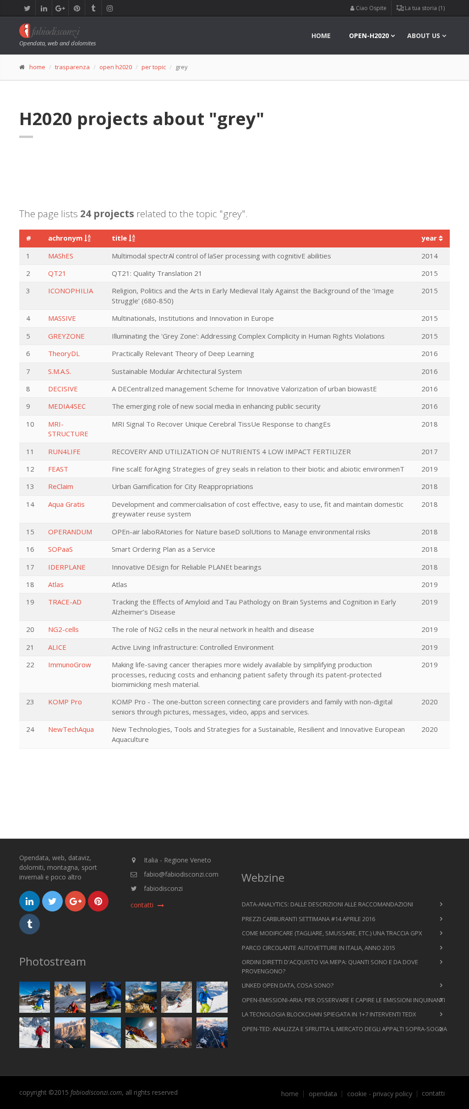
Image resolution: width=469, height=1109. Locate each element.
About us (423, 35)
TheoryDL (64, 353)
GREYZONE (66, 335)
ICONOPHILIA (70, 290)
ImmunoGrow (69, 664)
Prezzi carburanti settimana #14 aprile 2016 (308, 919)
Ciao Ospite (370, 8)
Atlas (56, 584)
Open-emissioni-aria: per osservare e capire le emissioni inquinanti (343, 1000)
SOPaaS (60, 549)
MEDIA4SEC (67, 406)
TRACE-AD (65, 601)
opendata (323, 1094)
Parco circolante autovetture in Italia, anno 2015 (318, 948)
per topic (154, 67)
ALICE (57, 647)
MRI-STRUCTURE (68, 428)
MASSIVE (62, 318)
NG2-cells (63, 629)
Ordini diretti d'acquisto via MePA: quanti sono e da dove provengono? (330, 966)
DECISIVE (63, 388)
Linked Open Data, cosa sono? (287, 985)
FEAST (58, 468)
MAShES (60, 255)
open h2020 (115, 67)
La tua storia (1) (424, 8)
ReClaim (60, 486)
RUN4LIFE (64, 451)
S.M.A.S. (59, 371)
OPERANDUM (70, 531)
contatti (433, 1093)
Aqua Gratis (66, 504)
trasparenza (72, 67)
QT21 (57, 273)
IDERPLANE (67, 566)
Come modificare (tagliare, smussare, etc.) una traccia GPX (332, 933)
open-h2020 (369, 35)
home (321, 35)
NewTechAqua (71, 729)
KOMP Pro (65, 701)
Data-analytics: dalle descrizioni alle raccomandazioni (327, 904)
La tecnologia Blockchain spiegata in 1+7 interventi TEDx (329, 1014)
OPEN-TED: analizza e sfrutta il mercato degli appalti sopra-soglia (344, 1029)
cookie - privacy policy (379, 1094)
